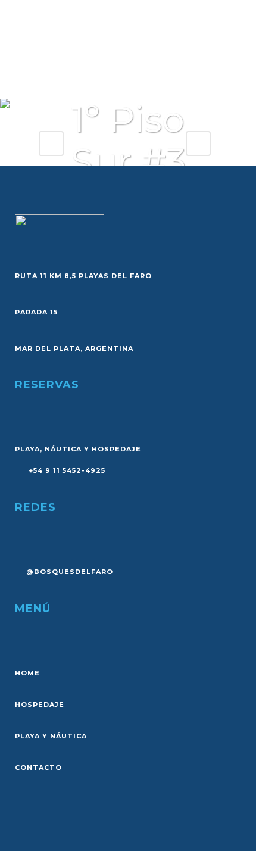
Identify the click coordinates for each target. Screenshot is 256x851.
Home (27, 673)
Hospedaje (39, 704)
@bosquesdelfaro (69, 572)
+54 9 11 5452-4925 (65, 470)
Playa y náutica (51, 736)
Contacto (38, 767)
